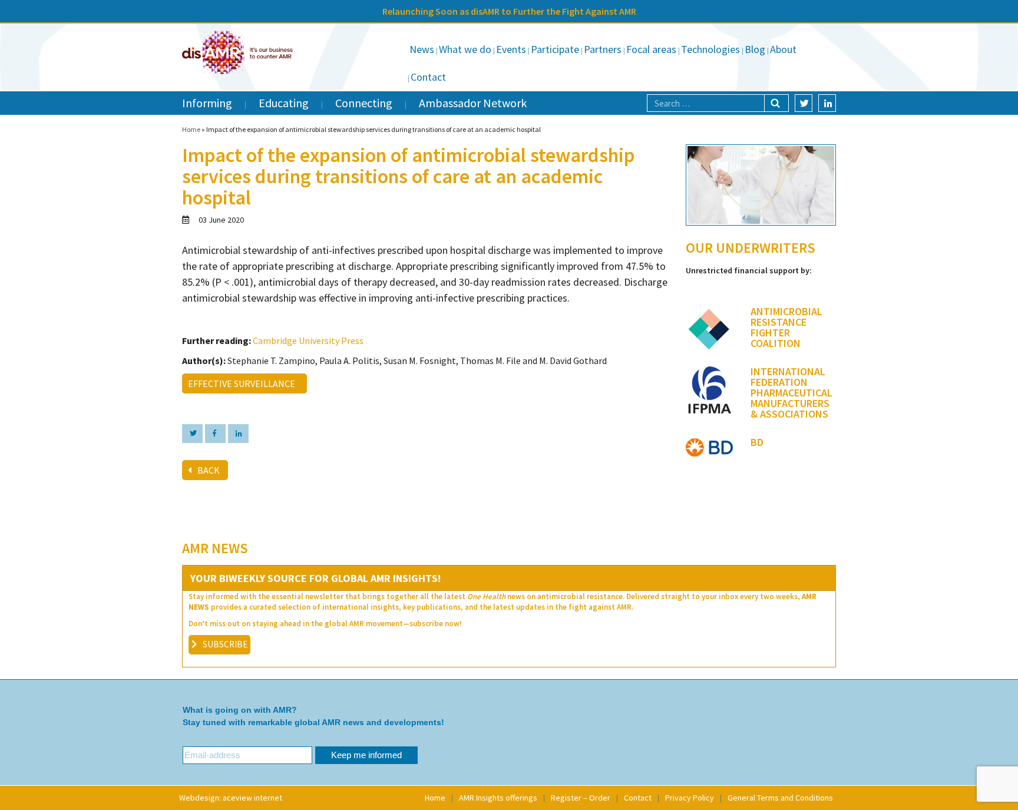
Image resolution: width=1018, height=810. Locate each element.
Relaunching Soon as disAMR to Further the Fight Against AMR (509, 11)
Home (191, 129)
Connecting (363, 102)
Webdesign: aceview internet (230, 797)
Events (511, 49)
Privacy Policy (689, 797)
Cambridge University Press (308, 340)
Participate (555, 49)
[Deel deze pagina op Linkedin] (238, 433)
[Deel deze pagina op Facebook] (215, 433)
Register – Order (580, 797)
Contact (428, 77)
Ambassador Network (473, 102)
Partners (603, 49)
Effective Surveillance (243, 383)
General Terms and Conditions (780, 797)
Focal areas (651, 49)
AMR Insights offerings (498, 797)
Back (208, 470)
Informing (207, 102)
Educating (284, 102)
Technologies (710, 49)
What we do (465, 49)
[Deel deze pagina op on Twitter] (192, 433)
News (421, 49)
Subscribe (225, 644)
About (783, 49)
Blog (755, 49)
